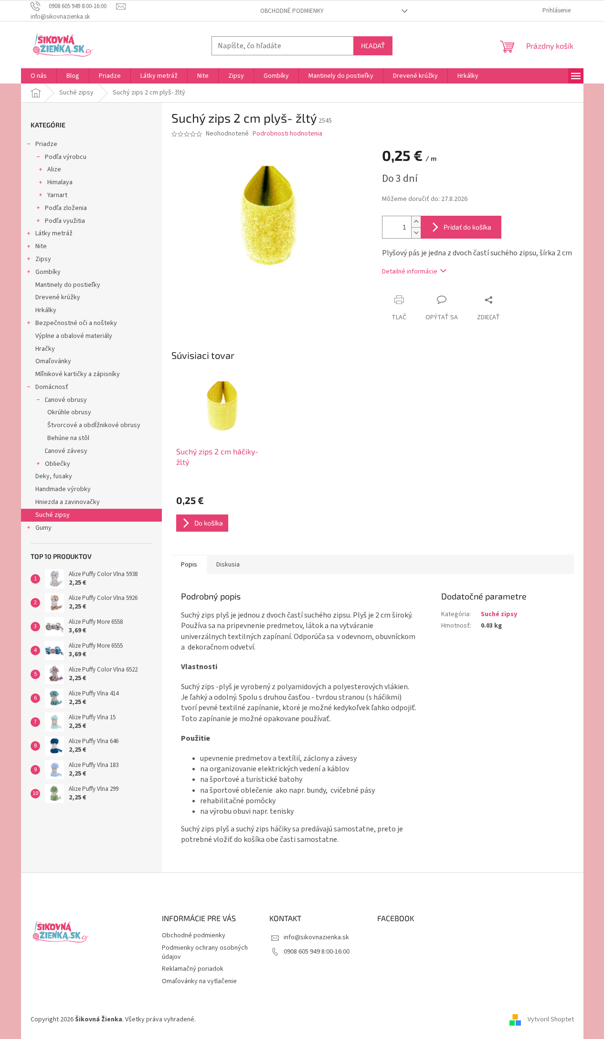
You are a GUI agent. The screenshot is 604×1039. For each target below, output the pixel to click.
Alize (54, 169)
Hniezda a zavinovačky (67, 502)
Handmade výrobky (63, 489)
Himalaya (60, 182)
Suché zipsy (52, 515)
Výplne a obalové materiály (73, 336)
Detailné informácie (409, 271)
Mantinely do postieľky (67, 285)
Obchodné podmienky (292, 11)
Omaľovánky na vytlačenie (199, 981)
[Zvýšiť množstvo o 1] (416, 221)
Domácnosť (51, 387)
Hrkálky (45, 310)
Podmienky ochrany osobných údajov (205, 952)
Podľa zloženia (66, 208)
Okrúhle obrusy (69, 412)
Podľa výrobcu (65, 157)
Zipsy (43, 259)
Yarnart (57, 195)
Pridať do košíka (467, 227)
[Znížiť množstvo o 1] (416, 232)
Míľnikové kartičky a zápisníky (77, 374)
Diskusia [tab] (228, 564)
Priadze (46, 144)
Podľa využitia (65, 221)
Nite (41, 246)
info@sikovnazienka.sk (316, 937)
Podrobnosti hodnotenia (287, 133)
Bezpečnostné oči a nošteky (76, 323)
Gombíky (48, 272)
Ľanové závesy (66, 451)
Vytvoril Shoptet (551, 1019)
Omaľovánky (53, 361)
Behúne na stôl (68, 438)
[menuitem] (38, 76)
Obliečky (57, 464)
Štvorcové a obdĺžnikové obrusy (93, 425)
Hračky (45, 349)
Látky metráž (54, 233)
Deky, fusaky (53, 476)
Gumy (43, 528)
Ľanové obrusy (66, 400)
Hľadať (373, 46)
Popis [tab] (189, 564)
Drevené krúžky (57, 297)
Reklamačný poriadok (192, 969)
